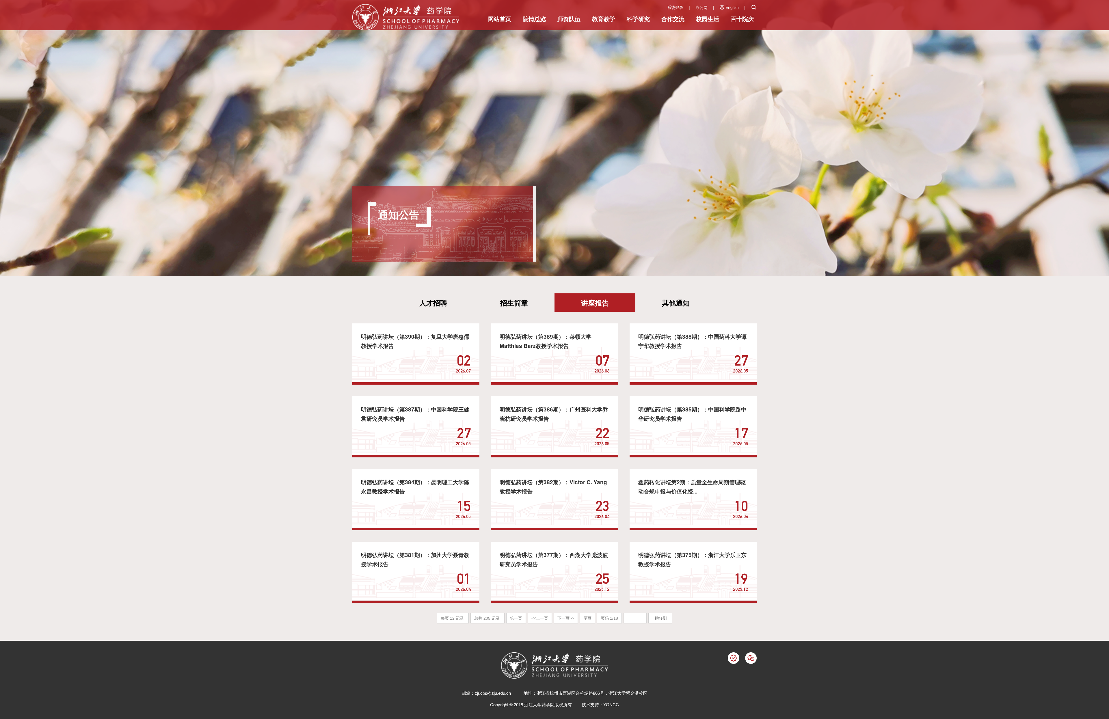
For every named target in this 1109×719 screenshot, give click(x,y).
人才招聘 (433, 303)
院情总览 (534, 18)
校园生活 (707, 18)
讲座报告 (595, 303)
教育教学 (603, 18)
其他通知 (676, 303)
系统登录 (675, 7)
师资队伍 (568, 18)
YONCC (611, 704)
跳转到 (661, 618)
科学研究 (638, 18)
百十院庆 (742, 18)
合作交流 (672, 18)
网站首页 (499, 18)
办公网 (701, 7)
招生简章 (514, 303)
